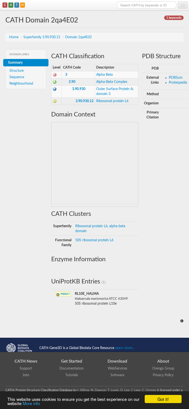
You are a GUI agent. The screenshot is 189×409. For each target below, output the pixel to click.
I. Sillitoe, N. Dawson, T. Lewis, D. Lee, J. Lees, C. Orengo (117, 390)
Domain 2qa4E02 (78, 37)
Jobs (25, 375)
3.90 (72, 82)
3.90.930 (78, 89)
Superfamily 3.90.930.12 (42, 37)
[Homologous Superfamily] (55, 101)
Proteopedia (178, 82)
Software (117, 375)
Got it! (163, 399)
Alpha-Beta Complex (111, 82)
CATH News (26, 361)
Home (14, 37)
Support (26, 368)
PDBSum (176, 77)
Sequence (16, 77)
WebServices (117, 368)
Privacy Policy (163, 375)
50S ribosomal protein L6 (94, 240)
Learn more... (124, 348)
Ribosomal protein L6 (112, 101)
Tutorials (71, 375)
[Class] (55, 74)
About (163, 361)
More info (31, 403)
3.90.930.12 (85, 101)
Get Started (71, 361)
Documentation (72, 368)
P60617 (65, 294)
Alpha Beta (104, 74)
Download (117, 361)
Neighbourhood (21, 83)
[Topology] (55, 89)
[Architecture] (55, 82)
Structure (16, 71)
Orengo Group (163, 368)
